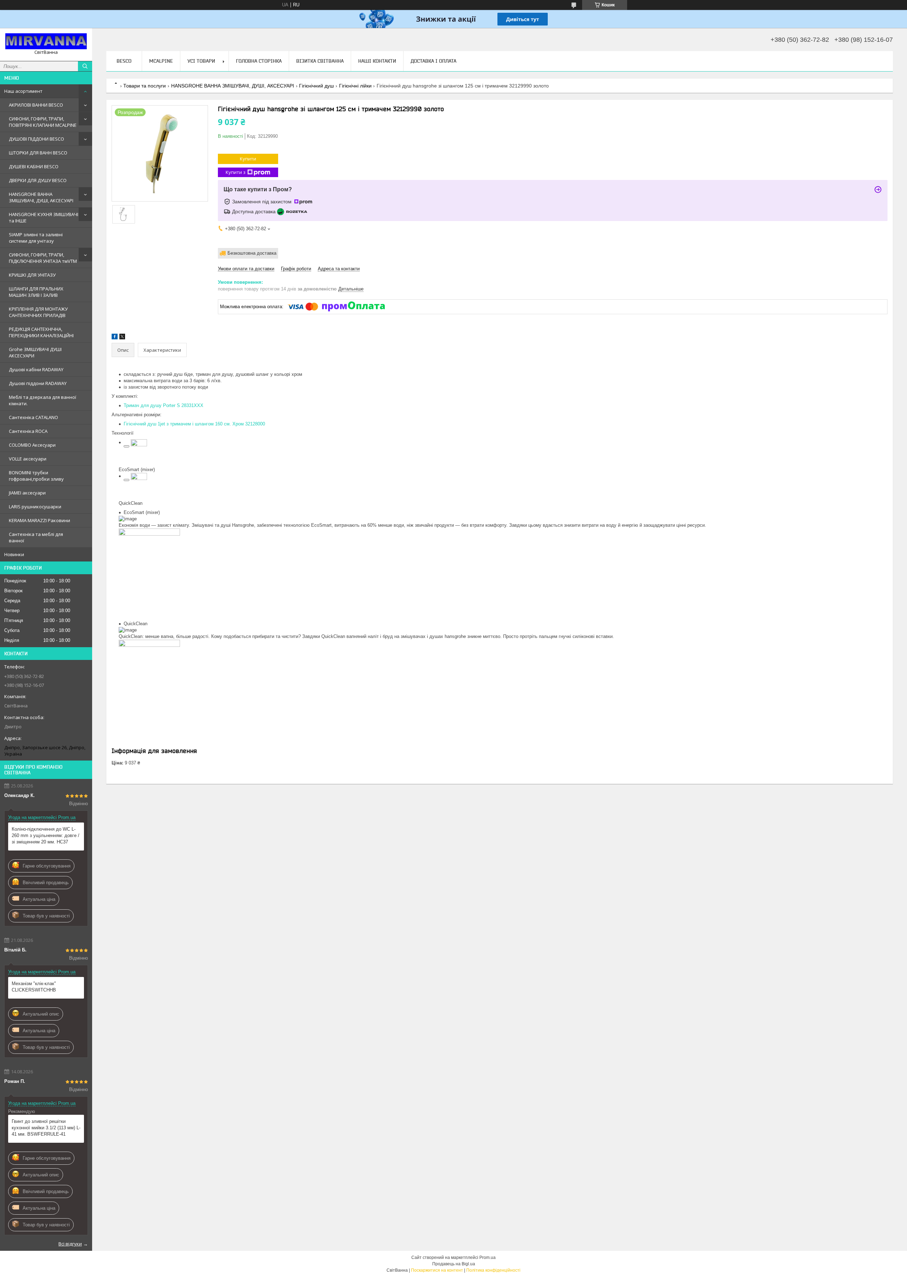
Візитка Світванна (320, 61)
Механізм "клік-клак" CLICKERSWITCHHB (34, 987)
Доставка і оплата (433, 61)
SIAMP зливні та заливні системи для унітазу (36, 237)
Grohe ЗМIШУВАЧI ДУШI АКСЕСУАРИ (35, 352)
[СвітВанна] (46, 41)
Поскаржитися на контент (437, 1270)
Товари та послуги (144, 86)
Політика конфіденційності (493, 1270)
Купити (248, 159)
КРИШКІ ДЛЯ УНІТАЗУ (32, 275)
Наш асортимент (23, 91)
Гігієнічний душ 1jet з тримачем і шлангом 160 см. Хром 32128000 (194, 423)
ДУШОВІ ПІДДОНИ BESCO (36, 139)
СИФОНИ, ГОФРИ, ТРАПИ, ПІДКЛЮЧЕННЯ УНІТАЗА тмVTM (43, 258)
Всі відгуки (70, 1244)
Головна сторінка (259, 61)
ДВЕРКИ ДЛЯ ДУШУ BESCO (38, 180)
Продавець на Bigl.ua (453, 1263)
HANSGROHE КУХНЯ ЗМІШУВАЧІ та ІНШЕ (43, 217)
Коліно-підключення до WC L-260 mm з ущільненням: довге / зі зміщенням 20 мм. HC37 (45, 835)
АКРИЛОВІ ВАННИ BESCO (36, 105)
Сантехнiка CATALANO (33, 417)
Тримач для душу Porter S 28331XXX (163, 405)
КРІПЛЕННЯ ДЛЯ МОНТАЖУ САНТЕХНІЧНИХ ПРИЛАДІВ (38, 312)
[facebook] (115, 337)
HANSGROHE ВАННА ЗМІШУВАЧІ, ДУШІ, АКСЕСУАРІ (41, 197)
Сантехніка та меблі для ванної (36, 537)
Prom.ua (487, 1257)
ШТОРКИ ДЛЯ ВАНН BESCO (38, 152)
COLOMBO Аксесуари (32, 445)
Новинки (14, 554)
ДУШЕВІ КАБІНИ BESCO (33, 166)
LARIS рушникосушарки (35, 506)
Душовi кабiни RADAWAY (36, 369)
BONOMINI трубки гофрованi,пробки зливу (36, 475)
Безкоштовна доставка (251, 253)
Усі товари (201, 61)
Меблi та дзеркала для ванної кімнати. (42, 400)
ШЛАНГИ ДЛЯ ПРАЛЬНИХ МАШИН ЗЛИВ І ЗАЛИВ (36, 292)
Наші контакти (377, 61)
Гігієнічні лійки (355, 86)
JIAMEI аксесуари (27, 493)
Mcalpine (161, 61)
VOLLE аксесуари (27, 459)
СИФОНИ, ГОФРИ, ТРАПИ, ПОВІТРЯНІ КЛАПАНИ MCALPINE (43, 121)
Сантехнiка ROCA (28, 431)
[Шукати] (85, 66)
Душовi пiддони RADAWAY (38, 383)
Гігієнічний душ (316, 86)
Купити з (236, 172)
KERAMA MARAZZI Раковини (39, 520)
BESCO (124, 61)
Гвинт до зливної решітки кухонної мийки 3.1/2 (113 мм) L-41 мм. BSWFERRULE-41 (46, 1128)
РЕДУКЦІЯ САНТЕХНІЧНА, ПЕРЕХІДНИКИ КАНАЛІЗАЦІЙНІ (41, 332)
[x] (122, 337)
